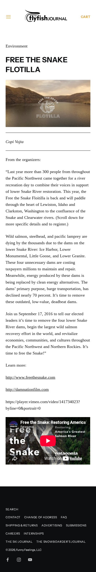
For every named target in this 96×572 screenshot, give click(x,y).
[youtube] (30, 559)
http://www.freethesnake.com (30, 377)
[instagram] (18, 559)
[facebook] (7, 559)
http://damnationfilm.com (27, 389)
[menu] (8, 16)
